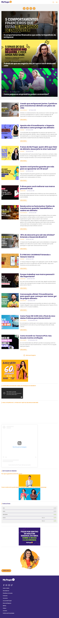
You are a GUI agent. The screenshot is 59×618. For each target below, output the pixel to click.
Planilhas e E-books (7, 593)
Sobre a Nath (6, 570)
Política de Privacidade (8, 613)
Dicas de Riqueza (7, 603)
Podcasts (5, 595)
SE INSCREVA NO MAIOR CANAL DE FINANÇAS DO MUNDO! (19, 386)
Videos (4, 608)
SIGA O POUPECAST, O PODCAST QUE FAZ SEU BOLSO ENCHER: (20, 402)
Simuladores (6, 590)
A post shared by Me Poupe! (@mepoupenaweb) (19, 464)
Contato (5, 610)
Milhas (4, 605)
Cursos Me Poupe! (7, 600)
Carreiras (5, 598)
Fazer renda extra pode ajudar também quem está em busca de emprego (23, 487)
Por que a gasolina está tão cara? (11, 474)
